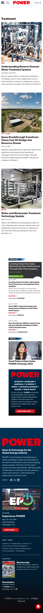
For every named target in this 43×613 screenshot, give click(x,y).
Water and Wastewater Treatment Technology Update (21, 214)
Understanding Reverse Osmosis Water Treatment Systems (20, 68)
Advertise (5, 543)
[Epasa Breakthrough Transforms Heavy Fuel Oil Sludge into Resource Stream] (21, 112)
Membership (16, 543)
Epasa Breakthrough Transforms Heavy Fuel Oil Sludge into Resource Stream (20, 140)
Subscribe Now (24, 411)
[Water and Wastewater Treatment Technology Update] (21, 188)
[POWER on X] (14, 480)
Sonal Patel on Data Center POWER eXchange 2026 (22, 362)
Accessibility (20, 551)
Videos (12, 339)
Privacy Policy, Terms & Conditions (14, 546)
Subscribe (32, 569)
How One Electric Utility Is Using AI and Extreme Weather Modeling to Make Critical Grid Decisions (24, 325)
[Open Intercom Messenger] (38, 606)
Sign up (13, 589)
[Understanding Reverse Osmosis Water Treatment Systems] (21, 41)
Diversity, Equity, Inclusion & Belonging (16, 548)
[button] (2, 2)
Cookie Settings (8, 551)
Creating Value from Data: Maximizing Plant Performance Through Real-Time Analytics (24, 284)
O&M (2, 63)
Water (3, 210)
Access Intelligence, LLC (20, 599)
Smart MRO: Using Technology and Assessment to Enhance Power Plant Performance (23, 308)
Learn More (9, 530)
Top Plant (5, 134)
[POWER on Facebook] (11, 480)
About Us (26, 543)
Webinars (13, 259)
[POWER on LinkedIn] (18, 480)
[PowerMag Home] (21, 2)
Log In (37, 2)
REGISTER (12, 296)
